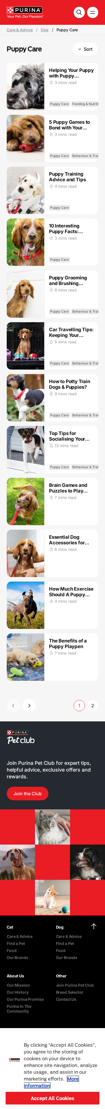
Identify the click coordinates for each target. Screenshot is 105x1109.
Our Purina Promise (25, 999)
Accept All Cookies (52, 1098)
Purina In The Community (19, 1008)
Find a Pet (16, 943)
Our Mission (18, 985)
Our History (17, 992)
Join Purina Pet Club (75, 985)
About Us (15, 975)
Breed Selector (69, 992)
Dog (44, 30)
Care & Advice (20, 30)
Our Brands (17, 957)
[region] (52, 1068)
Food (11, 950)
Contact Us (66, 999)
